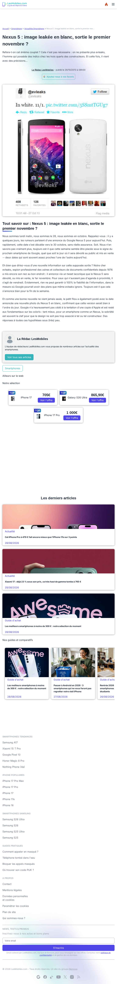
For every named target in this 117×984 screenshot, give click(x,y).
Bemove (73, 969)
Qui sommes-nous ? (13, 918)
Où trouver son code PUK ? (18, 869)
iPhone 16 (8, 805)
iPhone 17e (8, 799)
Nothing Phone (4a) (13, 766)
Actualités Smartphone (34, 28)
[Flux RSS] (78, 977)
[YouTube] (58, 977)
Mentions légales (12, 890)
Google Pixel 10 (11, 754)
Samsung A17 (10, 742)
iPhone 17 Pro (10, 786)
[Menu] (113, 4)
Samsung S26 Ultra (13, 819)
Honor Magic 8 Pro (13, 760)
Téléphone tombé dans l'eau (18, 857)
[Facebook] (45, 977)
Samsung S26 (10, 825)
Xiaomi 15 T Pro (11, 748)
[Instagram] (72, 977)
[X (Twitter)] (65, 977)
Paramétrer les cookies (15, 905)
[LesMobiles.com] (14, 4)
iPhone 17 (7, 793)
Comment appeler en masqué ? (20, 851)
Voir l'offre (46, 400)
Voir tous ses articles (19, 357)
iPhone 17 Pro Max (13, 780)
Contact (6, 883)
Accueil (5, 28)
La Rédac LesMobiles (43, 69)
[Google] (38, 977)
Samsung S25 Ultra (13, 831)
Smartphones (12, 368)
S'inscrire (58, 947)
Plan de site (9, 912)
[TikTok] (52, 977)
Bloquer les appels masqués (18, 863)
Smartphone (16, 28)
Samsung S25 (10, 837)
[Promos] (106, 4)
